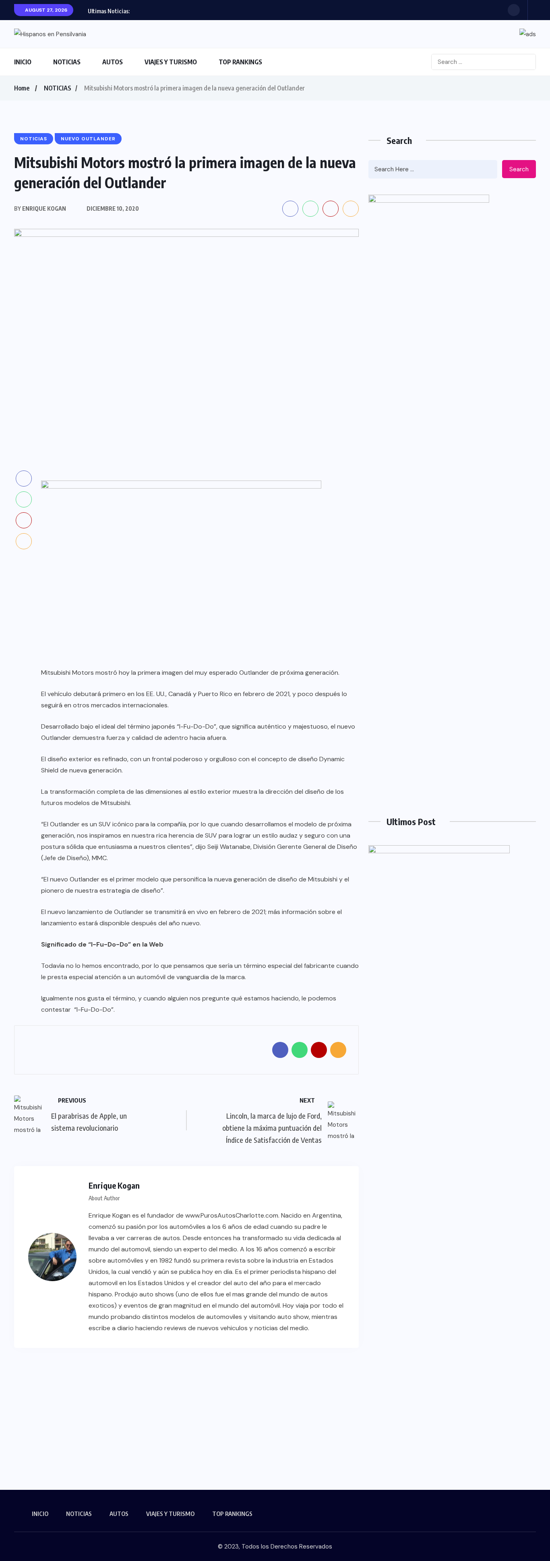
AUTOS (112, 62)
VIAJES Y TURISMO (171, 62)
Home (21, 88)
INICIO (22, 62)
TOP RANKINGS (240, 62)
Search (519, 169)
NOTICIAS (67, 62)
